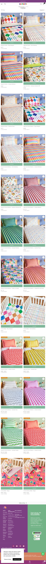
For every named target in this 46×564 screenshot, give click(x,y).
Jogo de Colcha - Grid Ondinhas (30, 45)
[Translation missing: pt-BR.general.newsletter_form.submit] (42, 526)
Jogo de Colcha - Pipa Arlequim (7, 45)
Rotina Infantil (4, 530)
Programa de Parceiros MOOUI (10, 528)
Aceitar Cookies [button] (17, 559)
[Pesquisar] (5, 4)
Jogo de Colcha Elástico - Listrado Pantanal (10, 247)
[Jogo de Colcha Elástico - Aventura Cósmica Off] (12, 189)
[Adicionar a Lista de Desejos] (21, 14)
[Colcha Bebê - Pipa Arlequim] (12, 310)
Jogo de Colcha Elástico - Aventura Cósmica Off (11, 207)
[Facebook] (13, 546)
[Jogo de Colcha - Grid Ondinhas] (34, 27)
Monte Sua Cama (5, 514)
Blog (4, 539)
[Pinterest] (20, 546)
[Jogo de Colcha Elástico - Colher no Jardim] (12, 270)
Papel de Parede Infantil (5, 521)
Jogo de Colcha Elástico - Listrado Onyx (9, 409)
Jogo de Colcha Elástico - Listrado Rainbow (32, 166)
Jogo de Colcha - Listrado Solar (30, 369)
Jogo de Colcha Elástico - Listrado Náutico (32, 207)
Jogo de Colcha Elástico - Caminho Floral (32, 247)
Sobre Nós (10, 513)
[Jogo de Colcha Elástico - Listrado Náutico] (34, 189)
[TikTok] (23, 546)
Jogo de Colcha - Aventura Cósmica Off (31, 85)
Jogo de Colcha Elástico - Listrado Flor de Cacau (33, 288)
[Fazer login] (41, 4)
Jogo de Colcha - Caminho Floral (7, 126)
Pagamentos (10, 522)
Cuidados (10, 518)
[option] (23, 1)
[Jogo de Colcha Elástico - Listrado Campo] (12, 432)
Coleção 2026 (11, 515)
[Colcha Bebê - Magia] (12, 472)
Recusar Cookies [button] (7, 559)
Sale (4, 537)
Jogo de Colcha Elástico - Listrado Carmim (32, 450)
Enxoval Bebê (4, 527)
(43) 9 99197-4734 (18, 515)
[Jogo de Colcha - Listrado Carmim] (12, 351)
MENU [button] (4, 510)
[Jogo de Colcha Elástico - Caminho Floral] (34, 229)
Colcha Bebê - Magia (5, 490)
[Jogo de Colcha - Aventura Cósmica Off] (34, 67)
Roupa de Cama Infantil (5, 517)
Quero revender (10, 537)
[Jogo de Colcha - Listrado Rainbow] (12, 65)
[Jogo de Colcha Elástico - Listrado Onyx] (12, 391)
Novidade (5, 512)
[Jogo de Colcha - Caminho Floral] (12, 108)
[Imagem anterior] (2, 26)
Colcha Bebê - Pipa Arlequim (7, 328)
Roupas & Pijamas (5, 533)
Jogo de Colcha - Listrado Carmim (8, 369)
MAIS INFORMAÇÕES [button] (11, 511)
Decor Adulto (4, 535)
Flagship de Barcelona (10, 534)
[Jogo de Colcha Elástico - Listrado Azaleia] (34, 391)
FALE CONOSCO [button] (18, 510)
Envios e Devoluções (10, 520)
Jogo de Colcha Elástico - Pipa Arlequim (31, 126)
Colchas (27, 6)
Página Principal (21, 6)
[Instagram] (17, 546)
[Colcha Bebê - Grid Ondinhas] (34, 310)
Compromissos (11, 516)
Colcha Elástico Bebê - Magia (29, 490)
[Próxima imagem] (20, 26)
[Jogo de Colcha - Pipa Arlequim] (12, 27)
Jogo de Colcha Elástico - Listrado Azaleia (32, 409)
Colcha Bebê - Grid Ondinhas (29, 328)
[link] (30, 562)
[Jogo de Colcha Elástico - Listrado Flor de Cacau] (34, 270)
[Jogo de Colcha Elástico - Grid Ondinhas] (12, 148)
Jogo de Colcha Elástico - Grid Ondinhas (9, 166)
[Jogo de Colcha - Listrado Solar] (34, 351)
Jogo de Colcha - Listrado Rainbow (8, 84)
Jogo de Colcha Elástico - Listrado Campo (9, 450)
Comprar (12, 42)
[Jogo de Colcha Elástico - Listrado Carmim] (34, 432)
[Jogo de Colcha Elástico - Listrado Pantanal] (12, 229)
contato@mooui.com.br (20, 517)
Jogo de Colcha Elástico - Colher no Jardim (10, 288)
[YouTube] (24, 549)
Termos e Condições (10, 531)
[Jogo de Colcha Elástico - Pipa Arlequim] (34, 108)
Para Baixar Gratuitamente (11, 525)
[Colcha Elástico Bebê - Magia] (34, 472)
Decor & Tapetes (4, 525)
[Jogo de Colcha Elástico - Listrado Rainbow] (34, 148)
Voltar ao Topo (22, 503)
